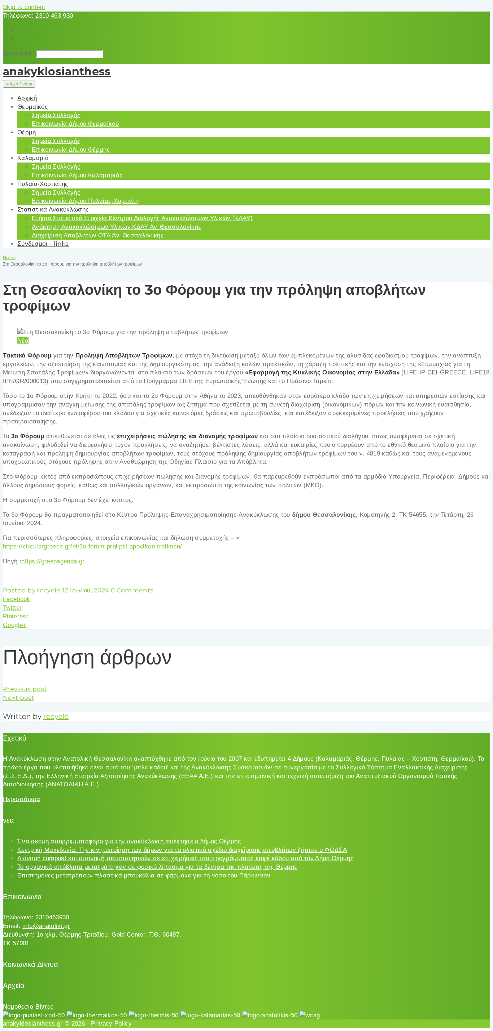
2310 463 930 (53, 15)
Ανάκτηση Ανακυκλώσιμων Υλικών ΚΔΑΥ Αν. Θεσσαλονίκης (116, 226)
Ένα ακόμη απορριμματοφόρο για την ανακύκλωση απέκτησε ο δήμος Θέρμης (129, 841)
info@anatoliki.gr (46, 926)
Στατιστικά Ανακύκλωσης (52, 209)
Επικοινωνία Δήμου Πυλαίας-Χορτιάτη (85, 200)
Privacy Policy (111, 1023)
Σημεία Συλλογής (56, 115)
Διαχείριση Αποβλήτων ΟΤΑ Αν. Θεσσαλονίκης (97, 235)
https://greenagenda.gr (52, 561)
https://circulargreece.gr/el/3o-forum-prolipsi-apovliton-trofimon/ (92, 546)
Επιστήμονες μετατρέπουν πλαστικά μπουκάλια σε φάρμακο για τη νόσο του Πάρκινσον (143, 875)
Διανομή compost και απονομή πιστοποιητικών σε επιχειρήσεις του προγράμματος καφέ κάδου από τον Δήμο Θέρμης (185, 858)
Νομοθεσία (18, 1006)
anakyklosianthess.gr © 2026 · (47, 1023)
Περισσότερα (21, 799)
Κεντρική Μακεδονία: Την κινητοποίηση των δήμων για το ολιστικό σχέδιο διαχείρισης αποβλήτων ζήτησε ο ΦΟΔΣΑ (182, 849)
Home (9, 257)
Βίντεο (44, 1006)
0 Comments (132, 590)
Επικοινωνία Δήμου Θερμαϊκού (75, 123)
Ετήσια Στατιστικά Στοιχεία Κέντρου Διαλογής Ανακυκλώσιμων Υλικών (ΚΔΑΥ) (142, 218)
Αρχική (27, 98)
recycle (48, 590)
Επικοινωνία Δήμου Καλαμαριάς (77, 175)
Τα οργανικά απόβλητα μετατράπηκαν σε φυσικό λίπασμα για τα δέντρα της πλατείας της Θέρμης (157, 866)
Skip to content (24, 7)
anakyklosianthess (57, 71)
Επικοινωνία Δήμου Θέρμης (71, 149)
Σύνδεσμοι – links (43, 243)
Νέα (23, 340)
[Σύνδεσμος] (34, 1015)
